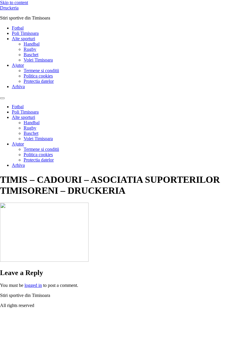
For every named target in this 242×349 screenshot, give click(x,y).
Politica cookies (38, 75)
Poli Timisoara (25, 33)
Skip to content (14, 2)
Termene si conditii (41, 70)
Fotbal (18, 27)
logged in (33, 285)
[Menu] (2, 98)
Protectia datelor (39, 81)
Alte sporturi (23, 38)
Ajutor (18, 65)
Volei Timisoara (38, 59)
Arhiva (18, 86)
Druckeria (9, 7)
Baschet (31, 54)
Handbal (32, 43)
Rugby (30, 49)
